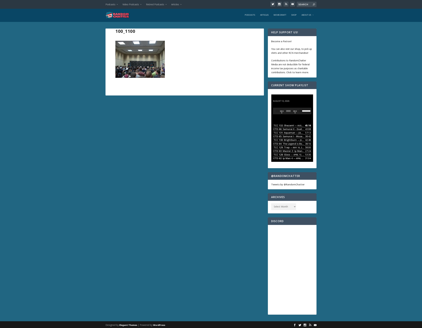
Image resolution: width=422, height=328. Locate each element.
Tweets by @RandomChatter (288, 184)
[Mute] (301, 111)
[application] (292, 111)
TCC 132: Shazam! (283, 97)
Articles (175, 4)
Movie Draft (280, 15)
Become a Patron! (281, 41)
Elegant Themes (128, 325)
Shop (294, 15)
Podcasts (110, 4)
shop (297, 48)
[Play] (278, 111)
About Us (306, 15)
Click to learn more (297, 72)
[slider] (306, 111)
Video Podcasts (130, 4)
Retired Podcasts (155, 4)
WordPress (159, 325)
